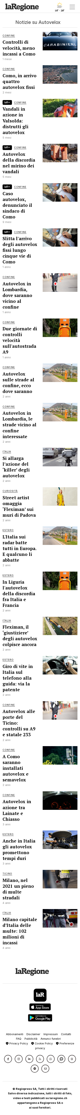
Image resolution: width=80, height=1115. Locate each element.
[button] (8, 1059)
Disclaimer (33, 1034)
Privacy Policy (18, 1043)
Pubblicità (31, 1038)
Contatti (66, 1034)
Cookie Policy (43, 1043)
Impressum (51, 1034)
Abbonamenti (14, 1034)
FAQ (18, 1038)
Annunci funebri (51, 1038)
